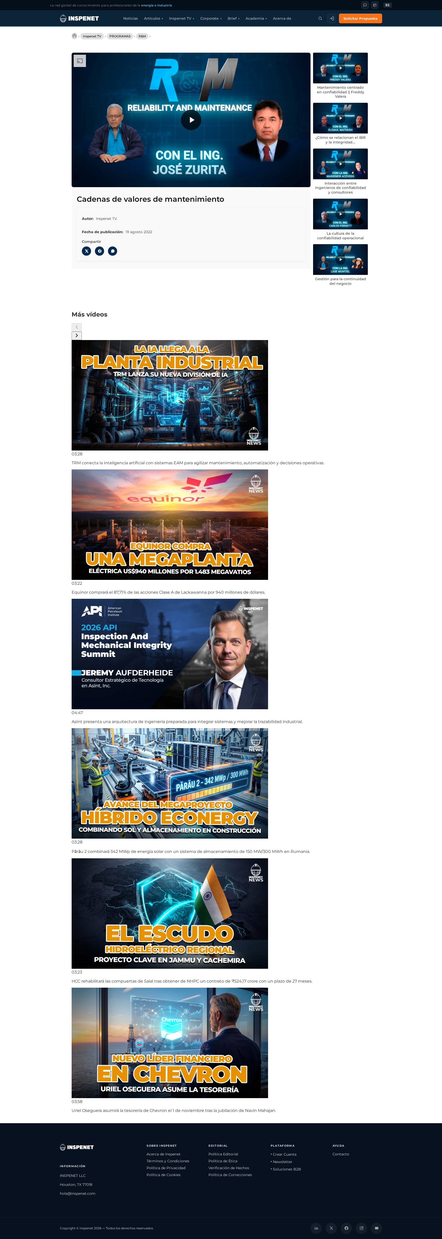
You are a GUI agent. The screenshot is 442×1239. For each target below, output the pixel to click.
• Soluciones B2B (286, 1169)
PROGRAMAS (119, 36)
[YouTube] (376, 1228)
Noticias (130, 18)
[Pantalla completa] (302, 179)
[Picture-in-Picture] (291, 179)
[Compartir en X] (86, 251)
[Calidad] (280, 179)
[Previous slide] (77, 327)
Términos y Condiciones (168, 1161)
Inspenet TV (180, 18)
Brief (232, 18)
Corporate (209, 18)
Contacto (341, 1154)
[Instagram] (361, 1228)
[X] (331, 1228)
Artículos (152, 18)
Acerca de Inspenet (164, 1154)
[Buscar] (320, 18)
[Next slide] (77, 336)
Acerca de (282, 18)
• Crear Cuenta (283, 1154)
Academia (255, 18)
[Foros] (365, 5)
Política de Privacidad (166, 1168)
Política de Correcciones (230, 1175)
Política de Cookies (164, 1175)
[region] (191, 120)
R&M (142, 36)
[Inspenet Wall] (374, 5)
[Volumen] (90, 179)
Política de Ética (222, 1161)
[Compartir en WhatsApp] (112, 251)
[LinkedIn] (316, 1228)
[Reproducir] (191, 120)
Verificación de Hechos (228, 1168)
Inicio (74, 36)
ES (387, 5)
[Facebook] (346, 1228)
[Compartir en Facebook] (99, 251)
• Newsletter (281, 1162)
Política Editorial (223, 1154)
